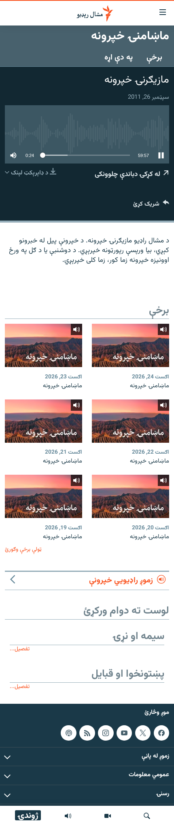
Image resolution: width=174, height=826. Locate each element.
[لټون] (147, 816)
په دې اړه (118, 57)
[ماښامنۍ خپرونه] (130, 345)
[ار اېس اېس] (87, 733)
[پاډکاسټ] (68, 733)
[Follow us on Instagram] (105, 733)
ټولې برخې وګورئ (23, 549)
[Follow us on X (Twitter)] (143, 733)
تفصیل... (20, 649)
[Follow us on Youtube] (124, 733)
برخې (154, 57)
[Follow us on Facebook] (161, 733)
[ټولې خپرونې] (68, 816)
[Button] (151, 206)
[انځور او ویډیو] (107, 816)
